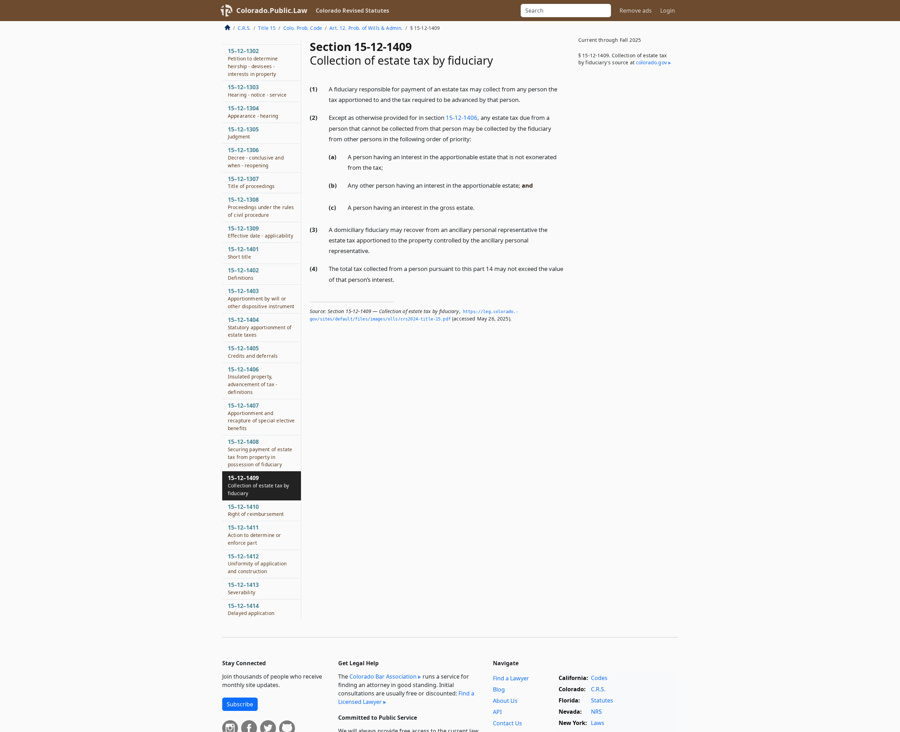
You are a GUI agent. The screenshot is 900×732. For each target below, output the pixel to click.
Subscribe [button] (240, 704)
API (497, 712)
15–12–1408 (260, 453)
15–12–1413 (243, 588)
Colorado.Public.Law (271, 10)
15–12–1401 (243, 252)
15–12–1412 (257, 563)
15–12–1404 (259, 327)
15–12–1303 (257, 90)
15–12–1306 (256, 157)
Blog (499, 689)
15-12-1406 (461, 118)
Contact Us (507, 723)
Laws (597, 723)
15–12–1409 (258, 485)
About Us (505, 701)
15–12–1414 (251, 609)
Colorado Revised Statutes (352, 10)
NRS (596, 711)
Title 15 (267, 28)
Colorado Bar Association (383, 676)
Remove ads (635, 10)
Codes (599, 678)
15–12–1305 (243, 132)
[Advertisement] (625, 187)
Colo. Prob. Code (302, 28)
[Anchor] (524, 99)
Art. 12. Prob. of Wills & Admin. (366, 28)
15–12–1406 (252, 380)
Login (667, 10)
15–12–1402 (243, 273)
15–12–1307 (251, 182)
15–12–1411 (254, 535)
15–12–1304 (253, 111)
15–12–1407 (261, 417)
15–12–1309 (260, 232)
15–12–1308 (261, 207)
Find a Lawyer (511, 678)
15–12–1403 (261, 298)
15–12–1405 (253, 351)
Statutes (602, 700)
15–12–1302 (253, 62)
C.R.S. (244, 28)
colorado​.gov (651, 62)
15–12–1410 (256, 510)
